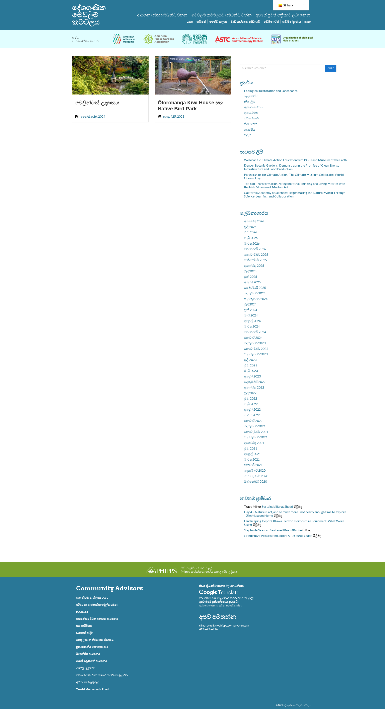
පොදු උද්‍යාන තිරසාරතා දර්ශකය (94, 639)
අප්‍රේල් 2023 (252, 376)
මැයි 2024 (251, 315)
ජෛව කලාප (218, 21)
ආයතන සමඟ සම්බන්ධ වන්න (162, 14)
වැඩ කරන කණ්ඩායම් (245, 21)
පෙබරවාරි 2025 (255, 287)
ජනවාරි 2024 (253, 337)
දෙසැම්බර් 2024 (254, 293)
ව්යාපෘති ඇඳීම (84, 632)
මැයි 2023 (251, 370)
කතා (307, 21)
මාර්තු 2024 (252, 326)
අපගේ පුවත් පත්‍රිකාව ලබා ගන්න (283, 14)
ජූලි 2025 (250, 271)
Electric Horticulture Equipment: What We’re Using (294, 522)
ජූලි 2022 (250, 393)
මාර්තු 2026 (252, 243)
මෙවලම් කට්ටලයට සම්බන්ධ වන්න (221, 14)
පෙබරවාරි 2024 (255, 332)
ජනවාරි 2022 (253, 420)
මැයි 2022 (251, 404)
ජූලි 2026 (250, 227)
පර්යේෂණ (251, 118)
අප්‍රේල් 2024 (252, 321)
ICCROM (82, 611)
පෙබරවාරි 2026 (255, 249)
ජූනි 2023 (250, 365)
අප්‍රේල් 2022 (252, 409)
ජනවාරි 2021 (253, 465)
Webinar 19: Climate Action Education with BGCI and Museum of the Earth (295, 160)
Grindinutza (252, 535)
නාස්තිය (249, 129)
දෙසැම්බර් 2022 (254, 381)
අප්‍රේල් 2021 (252, 454)
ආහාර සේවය (253, 107)
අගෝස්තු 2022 (254, 387)
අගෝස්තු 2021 (254, 443)
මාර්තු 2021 (252, 459)
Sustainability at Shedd (277, 506)
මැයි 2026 (251, 238)
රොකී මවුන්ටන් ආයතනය (91, 660)
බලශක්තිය (251, 96)
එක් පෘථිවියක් (84, 625)
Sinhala (288, 5)
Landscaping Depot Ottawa (263, 521)
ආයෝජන (251, 113)
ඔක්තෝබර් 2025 (255, 260)
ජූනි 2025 (250, 276)
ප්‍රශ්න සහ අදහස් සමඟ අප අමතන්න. (220, 605)
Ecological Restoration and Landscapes (271, 91)
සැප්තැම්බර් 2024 (255, 299)
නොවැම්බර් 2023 (256, 348)
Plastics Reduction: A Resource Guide (286, 535)
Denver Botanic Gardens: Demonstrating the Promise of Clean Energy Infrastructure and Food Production (291, 167)
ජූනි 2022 (250, 398)
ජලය (247, 135)
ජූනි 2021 (250, 448)
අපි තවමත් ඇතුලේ (87, 682)
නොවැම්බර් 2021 (256, 431)
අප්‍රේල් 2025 (252, 282)
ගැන (190, 21)
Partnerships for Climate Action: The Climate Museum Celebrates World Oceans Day (294, 176)
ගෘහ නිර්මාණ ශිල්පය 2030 (92, 597)
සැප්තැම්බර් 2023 (255, 354)
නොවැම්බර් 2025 (256, 254)
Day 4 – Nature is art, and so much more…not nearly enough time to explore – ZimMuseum (295, 513)
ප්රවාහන (250, 124)
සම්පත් (201, 21)
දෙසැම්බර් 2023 (254, 343)
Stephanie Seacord (256, 530)
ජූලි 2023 (250, 359)
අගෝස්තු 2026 (254, 221)
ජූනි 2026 (250, 232)
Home (268, 515)
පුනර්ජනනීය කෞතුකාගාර (92, 646)
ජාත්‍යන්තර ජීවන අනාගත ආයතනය (97, 618)
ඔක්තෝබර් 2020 (255, 481)
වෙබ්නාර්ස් (271, 21)
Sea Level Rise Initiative (286, 530)
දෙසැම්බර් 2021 (254, 426)
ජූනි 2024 (250, 310)
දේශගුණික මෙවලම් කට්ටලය (89, 14)
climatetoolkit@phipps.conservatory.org (224, 625)
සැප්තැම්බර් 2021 (255, 437)
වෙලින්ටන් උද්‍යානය (97, 102)
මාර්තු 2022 (252, 415)
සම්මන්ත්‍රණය (291, 21)
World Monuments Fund (92, 689)
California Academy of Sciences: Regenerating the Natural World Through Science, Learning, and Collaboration (294, 194)
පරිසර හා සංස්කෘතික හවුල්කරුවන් (97, 604)
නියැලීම (249, 102)
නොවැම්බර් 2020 (256, 476)
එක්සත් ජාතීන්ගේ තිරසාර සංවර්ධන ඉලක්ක (102, 675)
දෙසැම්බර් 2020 (254, 470)
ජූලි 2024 (250, 304)
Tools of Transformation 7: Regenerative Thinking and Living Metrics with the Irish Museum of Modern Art (294, 185)
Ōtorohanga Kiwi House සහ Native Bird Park (190, 105)
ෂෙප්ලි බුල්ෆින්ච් (85, 668)
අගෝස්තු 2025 (254, 265)
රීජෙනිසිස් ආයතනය (88, 653)
